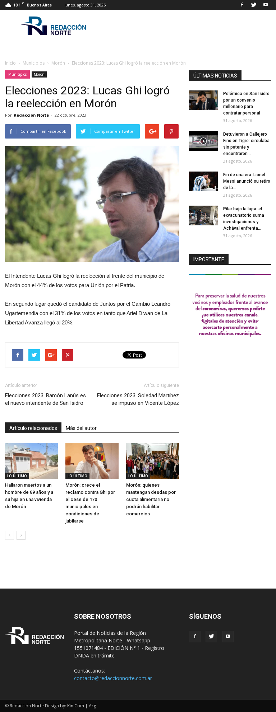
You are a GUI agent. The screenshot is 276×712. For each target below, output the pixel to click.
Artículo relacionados (33, 428)
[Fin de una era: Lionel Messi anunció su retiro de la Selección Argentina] (203, 181)
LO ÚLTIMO (17, 475)
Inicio (10, 63)
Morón (39, 74)
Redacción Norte (31, 115)
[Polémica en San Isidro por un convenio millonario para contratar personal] (203, 100)
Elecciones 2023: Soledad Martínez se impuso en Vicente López (138, 399)
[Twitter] (253, 5)
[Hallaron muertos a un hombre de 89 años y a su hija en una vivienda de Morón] (31, 461)
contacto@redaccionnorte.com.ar (113, 678)
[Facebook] (241, 5)
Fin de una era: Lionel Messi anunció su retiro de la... (246, 181)
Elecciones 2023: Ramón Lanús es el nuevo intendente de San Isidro (45, 399)
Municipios (17, 74)
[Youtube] (265, 5)
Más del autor (81, 428)
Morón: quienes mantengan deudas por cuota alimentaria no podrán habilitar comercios (151, 499)
